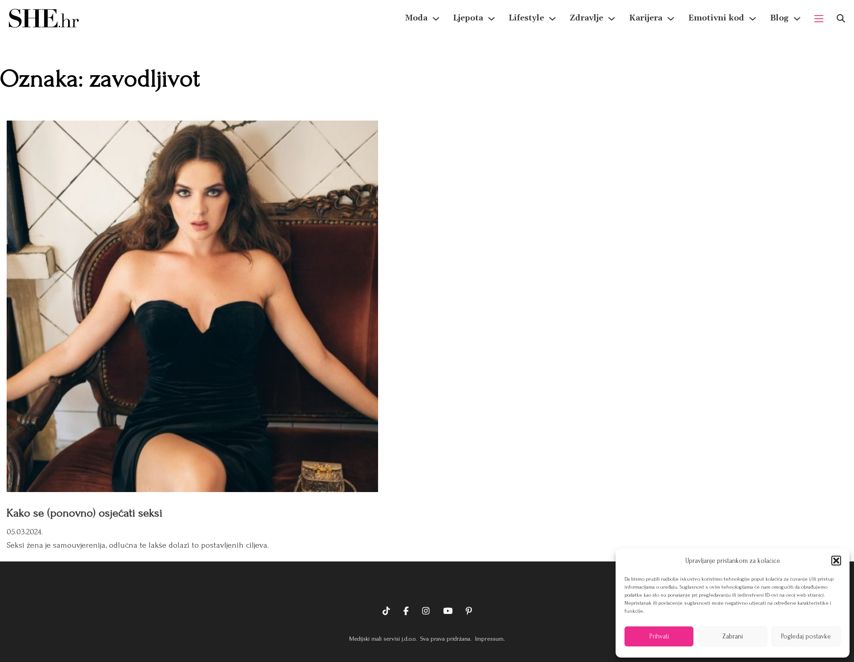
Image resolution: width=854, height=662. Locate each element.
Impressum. (489, 638)
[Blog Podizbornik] (797, 19)
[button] (836, 560)
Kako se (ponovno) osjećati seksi (84, 513)
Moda (416, 18)
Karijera (645, 18)
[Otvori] (841, 18)
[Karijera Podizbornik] (671, 19)
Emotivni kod (716, 18)
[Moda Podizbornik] (436, 19)
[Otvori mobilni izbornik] (818, 18)
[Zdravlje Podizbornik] (612, 19)
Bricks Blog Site (427, 583)
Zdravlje (586, 18)
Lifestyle (526, 18)
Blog (779, 18)
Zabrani (732, 636)
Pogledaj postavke (806, 636)
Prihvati (659, 636)
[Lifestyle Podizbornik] (552, 19)
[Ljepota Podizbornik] (491, 19)
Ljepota (468, 18)
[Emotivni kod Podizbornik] (753, 19)
